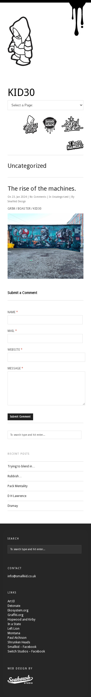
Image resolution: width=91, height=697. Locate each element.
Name (13, 312)
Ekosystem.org (18, 610)
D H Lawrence (17, 496)
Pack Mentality (18, 486)
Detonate (14, 606)
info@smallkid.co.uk (22, 576)
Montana (14, 633)
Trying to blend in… (21, 466)
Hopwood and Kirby (21, 619)
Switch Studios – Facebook (26, 651)
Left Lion (13, 628)
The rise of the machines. (42, 188)
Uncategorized (60, 196)
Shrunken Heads (19, 642)
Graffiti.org (15, 615)
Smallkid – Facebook (22, 647)
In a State (14, 624)
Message (15, 368)
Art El (11, 601)
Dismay (13, 506)
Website (15, 349)
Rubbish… (15, 476)
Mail (12, 330)
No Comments (38, 196)
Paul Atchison (17, 638)
